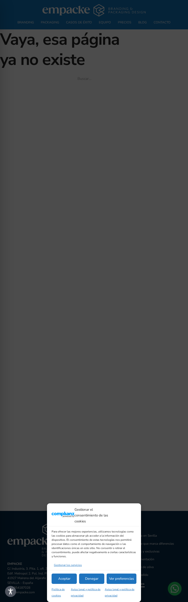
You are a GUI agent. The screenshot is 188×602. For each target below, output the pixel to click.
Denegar (91, 578)
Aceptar (64, 578)
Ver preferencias (121, 578)
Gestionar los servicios (68, 565)
